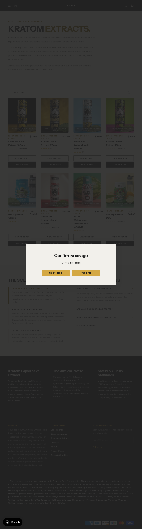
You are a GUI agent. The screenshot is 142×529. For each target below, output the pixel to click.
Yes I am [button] (86, 273)
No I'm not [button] (55, 273)
